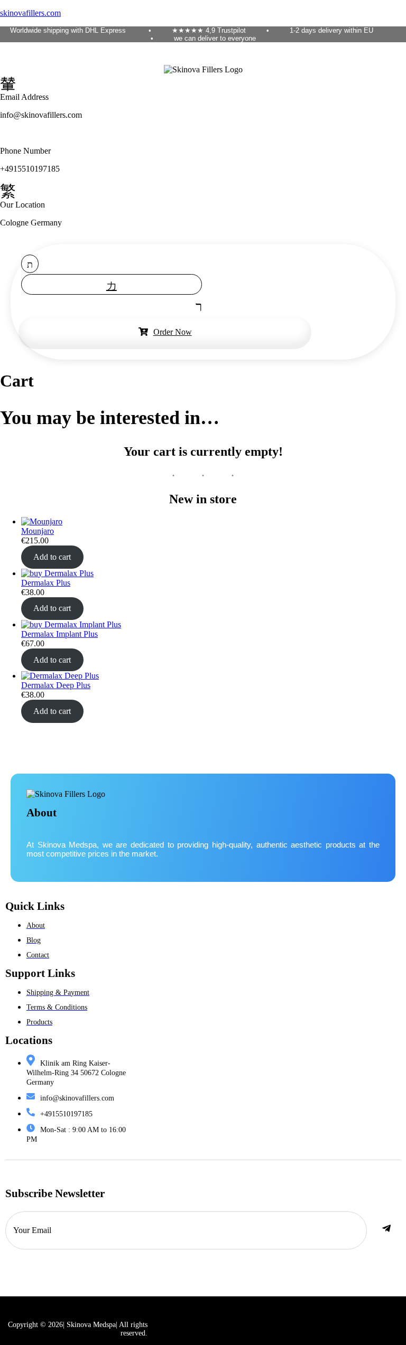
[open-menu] (196, 305)
